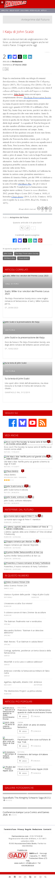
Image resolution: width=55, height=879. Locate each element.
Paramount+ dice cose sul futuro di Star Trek (33, 740)
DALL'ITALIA (21, 707)
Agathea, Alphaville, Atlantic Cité (18, 682)
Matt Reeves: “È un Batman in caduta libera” (23, 641)
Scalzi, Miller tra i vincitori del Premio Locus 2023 (27, 292)
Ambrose (38, 682)
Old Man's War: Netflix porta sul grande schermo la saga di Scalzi (27, 462)
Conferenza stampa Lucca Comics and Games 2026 (26, 813)
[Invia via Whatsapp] (25, 56)
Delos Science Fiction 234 (15, 585)
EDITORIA (10, 330)
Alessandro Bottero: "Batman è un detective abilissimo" (24, 631)
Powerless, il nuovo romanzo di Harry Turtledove (26, 566)
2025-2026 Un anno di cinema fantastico (31, 725)
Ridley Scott (14, 10)
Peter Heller (35, 10)
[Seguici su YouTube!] (32, 422)
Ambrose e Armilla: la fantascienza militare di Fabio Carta (27, 672)
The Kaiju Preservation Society (37, 97)
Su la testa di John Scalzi (17, 378)
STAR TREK (21, 737)
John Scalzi (19, 94)
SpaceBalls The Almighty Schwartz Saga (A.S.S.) (27, 797)
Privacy (20, 829)
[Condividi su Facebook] (9, 56)
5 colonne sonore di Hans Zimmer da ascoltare (25, 612)
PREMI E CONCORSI (24, 766)
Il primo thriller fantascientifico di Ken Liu (22, 555)
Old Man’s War (24, 183)
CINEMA (20, 722)
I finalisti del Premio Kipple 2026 (32, 769)
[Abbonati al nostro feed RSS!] (42, 422)
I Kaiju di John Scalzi (40, 594)
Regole (28, 829)
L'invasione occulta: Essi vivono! (18, 603)
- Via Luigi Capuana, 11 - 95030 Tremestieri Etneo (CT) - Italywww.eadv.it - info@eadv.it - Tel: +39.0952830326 (30, 859)
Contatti (47, 829)
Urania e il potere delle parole (17, 594)
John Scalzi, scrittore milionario (18, 500)
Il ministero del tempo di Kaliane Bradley (32, 755)
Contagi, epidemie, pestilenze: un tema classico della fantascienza (27, 651)
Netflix (43, 10)
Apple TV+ (4, 10)
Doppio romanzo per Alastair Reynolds (21, 545)
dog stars (25, 10)
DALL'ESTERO (12, 284)
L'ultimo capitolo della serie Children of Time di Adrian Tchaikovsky (28, 533)
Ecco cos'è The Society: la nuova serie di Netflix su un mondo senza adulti (28, 448)
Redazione (17, 61)
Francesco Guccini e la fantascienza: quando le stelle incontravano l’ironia (34, 711)
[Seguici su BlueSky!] (22, 422)
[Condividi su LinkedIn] (30, 56)
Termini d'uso (10, 829)
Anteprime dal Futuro (35, 19)
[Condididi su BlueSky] (14, 56)
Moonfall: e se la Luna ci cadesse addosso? (23, 661)
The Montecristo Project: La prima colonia (23, 691)
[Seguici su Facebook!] (12, 422)
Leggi (24, 717)
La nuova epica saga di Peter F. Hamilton (22, 519)
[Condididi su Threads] (20, 56)
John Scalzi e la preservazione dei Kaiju (25, 337)
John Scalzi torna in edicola (16, 489)
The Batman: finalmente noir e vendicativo (23, 621)
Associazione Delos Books (26, 843)
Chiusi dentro (17, 196)
